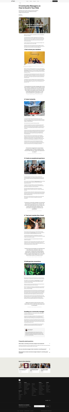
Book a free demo (55, 1)
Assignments (33, 383)
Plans (24, 390)
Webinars (20, 399)
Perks (24, 394)
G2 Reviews (47, 390)
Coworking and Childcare (41, 394)
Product (27, 1)
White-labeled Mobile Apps (27, 383)
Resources (34, 1)
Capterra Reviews (48, 389)
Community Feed (34, 388)
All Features (20, 383)
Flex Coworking (29, 120)
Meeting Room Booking (26, 388)
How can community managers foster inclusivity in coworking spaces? (32, 349)
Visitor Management (34, 395)
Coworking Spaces (41, 383)
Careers (47, 384)
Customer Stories (21, 394)
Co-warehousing (40, 390)
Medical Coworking (41, 388)
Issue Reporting (33, 390)
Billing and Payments (26, 389)
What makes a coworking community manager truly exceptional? (31, 343)
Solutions (31, 1)
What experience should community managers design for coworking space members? (33, 352)
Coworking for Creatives (41, 389)
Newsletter (20, 395)
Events (32, 394)
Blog (19, 393)
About (46, 383)
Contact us (47, 388)
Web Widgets (33, 384)
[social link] (47, 400)
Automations (20, 387)
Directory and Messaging (34, 389)
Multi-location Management (27, 384)
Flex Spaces (40, 384)
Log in (51, 1)
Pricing (38, 1)
